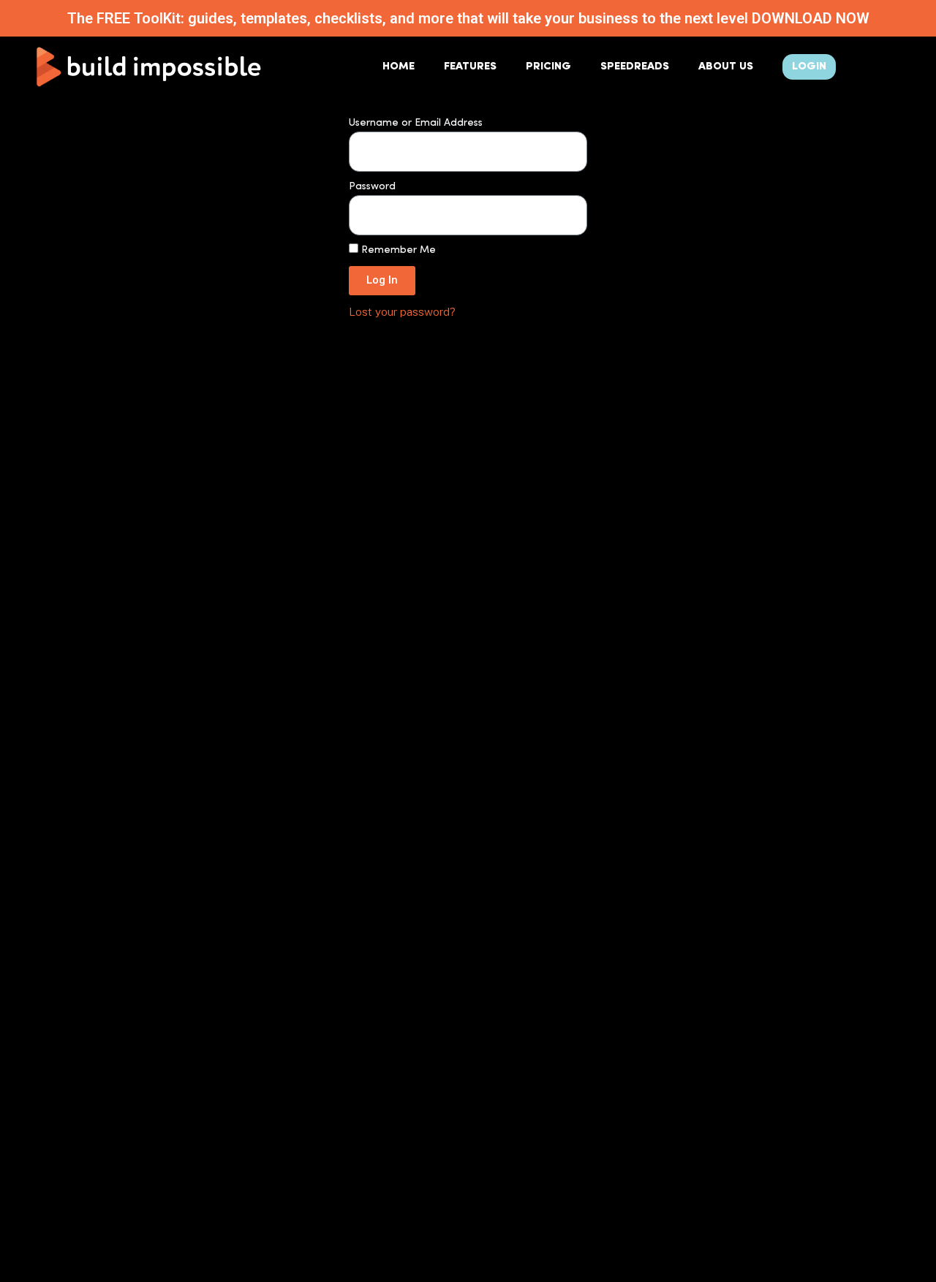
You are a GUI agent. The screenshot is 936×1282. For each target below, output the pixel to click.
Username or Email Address (416, 123)
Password (372, 186)
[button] (809, 67)
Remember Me (397, 250)
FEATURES (470, 66)
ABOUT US (725, 66)
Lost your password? (402, 311)
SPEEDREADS (634, 66)
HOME (398, 66)
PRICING (548, 66)
